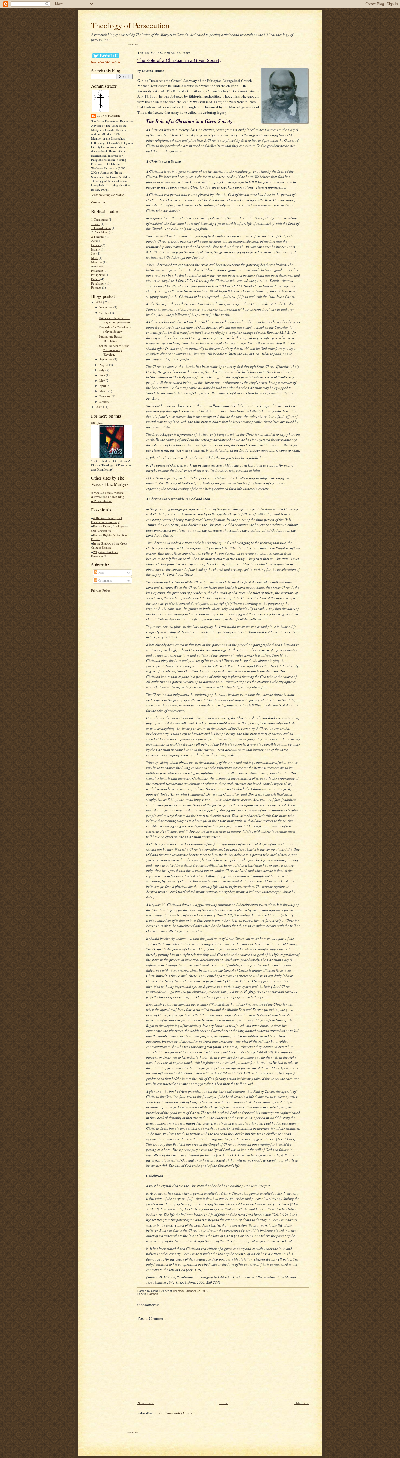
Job (93, 253)
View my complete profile (107, 195)
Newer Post (145, 1402)
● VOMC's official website (107, 492)
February (105, 396)
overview (97, 266)
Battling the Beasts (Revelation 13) (110, 338)
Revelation (97, 283)
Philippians (98, 275)
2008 (99, 407)
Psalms (95, 279)
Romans (96, 287)
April (103, 386)
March (103, 391)
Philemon (97, 270)
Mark (94, 258)
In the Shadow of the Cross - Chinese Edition (110, 545)
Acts (94, 241)
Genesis (96, 245)
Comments (104, 580)
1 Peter (95, 224)
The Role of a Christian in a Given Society (115, 329)
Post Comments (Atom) (175, 1413)
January (104, 402)
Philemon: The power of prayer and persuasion (115, 320)
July (102, 370)
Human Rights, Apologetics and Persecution (109, 528)
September (106, 359)
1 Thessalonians (101, 228)
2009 (99, 302)
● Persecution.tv (101, 501)
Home (223, 1402)
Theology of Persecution (130, 25)
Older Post (301, 1402)
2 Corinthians (99, 232)
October (104, 313)
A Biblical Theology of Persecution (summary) (106, 520)
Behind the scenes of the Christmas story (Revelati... (114, 350)
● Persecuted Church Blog (107, 497)
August (104, 365)
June (102, 375)
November (106, 307)
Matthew (96, 262)
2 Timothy (97, 236)
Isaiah (95, 249)
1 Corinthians (99, 219)
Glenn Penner (108, 116)
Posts (100, 572)
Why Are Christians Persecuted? (104, 554)
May (102, 380)
